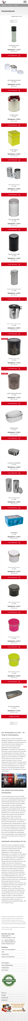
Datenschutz (4, 997)
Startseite (3, 5)
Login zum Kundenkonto (7, 956)
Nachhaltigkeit (5, 963)
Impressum (4, 1000)
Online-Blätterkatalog (7, 965)
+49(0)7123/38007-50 (10, 942)
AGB (2, 952)
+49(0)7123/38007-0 (9, 940)
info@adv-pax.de (10, 943)
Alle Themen (4, 970)
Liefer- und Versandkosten (8, 949)
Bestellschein (5, 954)
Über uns (3, 992)
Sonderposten (5, 967)
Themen (10, 5)
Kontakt (3, 995)
